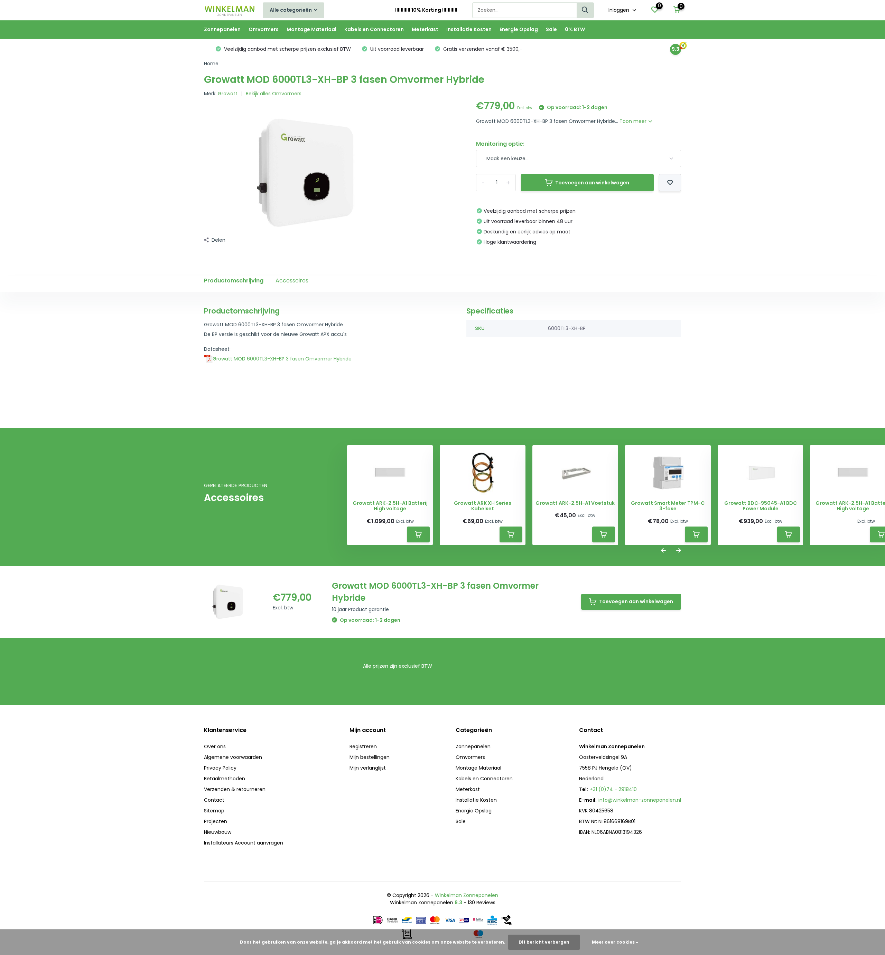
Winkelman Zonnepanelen (466, 895)
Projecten (215, 821)
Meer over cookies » (615, 942)
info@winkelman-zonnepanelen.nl (639, 800)
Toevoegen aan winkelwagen (592, 182)
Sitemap (214, 810)
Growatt (227, 93)
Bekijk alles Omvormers (273, 93)
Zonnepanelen (222, 29)
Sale (551, 29)
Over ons (215, 746)
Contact (214, 800)
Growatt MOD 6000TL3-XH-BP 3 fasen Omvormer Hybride (282, 358)
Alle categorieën (291, 10)
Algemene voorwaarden (233, 757)
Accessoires (292, 280)
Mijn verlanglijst (368, 767)
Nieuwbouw (217, 832)
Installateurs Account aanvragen (243, 842)
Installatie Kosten (469, 29)
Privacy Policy (220, 767)
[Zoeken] (585, 10)
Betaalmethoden (224, 778)
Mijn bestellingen (370, 757)
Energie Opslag (519, 29)
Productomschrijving (233, 280)
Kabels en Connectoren (374, 29)
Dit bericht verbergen (544, 942)
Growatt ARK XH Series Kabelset (482, 506)
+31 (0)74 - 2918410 (613, 789)
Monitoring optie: (500, 144)
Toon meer (634, 121)
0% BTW (575, 29)
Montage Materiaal (311, 29)
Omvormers (264, 29)
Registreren (363, 746)
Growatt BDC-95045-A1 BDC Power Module (760, 506)
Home (211, 63)
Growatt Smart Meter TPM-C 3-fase (668, 506)
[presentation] (663, 550)
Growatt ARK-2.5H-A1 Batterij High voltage (390, 506)
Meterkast (425, 29)
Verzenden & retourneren (235, 789)
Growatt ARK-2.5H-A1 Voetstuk (575, 503)
